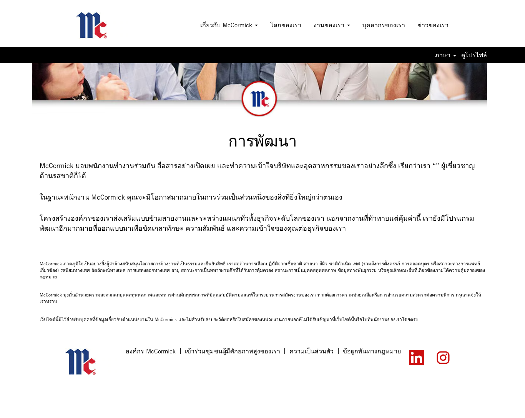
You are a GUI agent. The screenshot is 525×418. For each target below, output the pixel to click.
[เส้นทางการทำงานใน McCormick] (102, 25)
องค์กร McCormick (151, 351)
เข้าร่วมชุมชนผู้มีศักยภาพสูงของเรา (232, 351)
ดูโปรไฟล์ (474, 55)
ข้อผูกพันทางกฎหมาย (372, 351)
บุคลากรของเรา (383, 25)
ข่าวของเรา (433, 25)
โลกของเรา (285, 25)
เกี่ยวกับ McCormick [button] (227, 25)
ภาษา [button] (443, 55)
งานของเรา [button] (330, 25)
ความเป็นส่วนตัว (311, 351)
